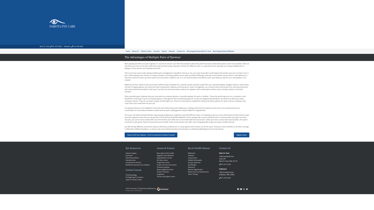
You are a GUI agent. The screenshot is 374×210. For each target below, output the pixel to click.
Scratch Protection (163, 172)
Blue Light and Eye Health (165, 153)
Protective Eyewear (163, 167)
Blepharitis (191, 153)
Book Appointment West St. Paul (199, 51)
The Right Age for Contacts (134, 177)
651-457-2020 (57, 46)
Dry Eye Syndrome (194, 162)
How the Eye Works (132, 158)
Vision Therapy (193, 174)
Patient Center (146, 51)
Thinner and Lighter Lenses (166, 176)
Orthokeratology (131, 175)
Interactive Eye (130, 160)
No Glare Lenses (162, 160)
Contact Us (181, 51)
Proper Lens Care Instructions (167, 165)
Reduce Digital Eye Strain (165, 169)
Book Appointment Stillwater (223, 51)
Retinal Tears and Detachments (198, 172)
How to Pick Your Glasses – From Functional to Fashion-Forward (151, 135)
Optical (164, 51)
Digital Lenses (241, 135)
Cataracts (191, 155)
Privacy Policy (129, 190)
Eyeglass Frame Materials (165, 155)
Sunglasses (160, 174)
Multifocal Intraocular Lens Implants (138, 165)
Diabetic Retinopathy (195, 160)
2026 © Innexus (141, 188)
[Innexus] (162, 189)
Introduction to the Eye (133, 162)
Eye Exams (129, 155)
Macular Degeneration (195, 169)
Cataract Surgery (131, 153)
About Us (135, 51)
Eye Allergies (192, 165)
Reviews (172, 51)
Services (156, 51)
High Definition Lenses (164, 158)
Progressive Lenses (163, 162)
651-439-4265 (78, 46)
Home (128, 51)
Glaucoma (191, 167)
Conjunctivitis (192, 158)
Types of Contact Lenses (134, 180)
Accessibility (138, 190)
